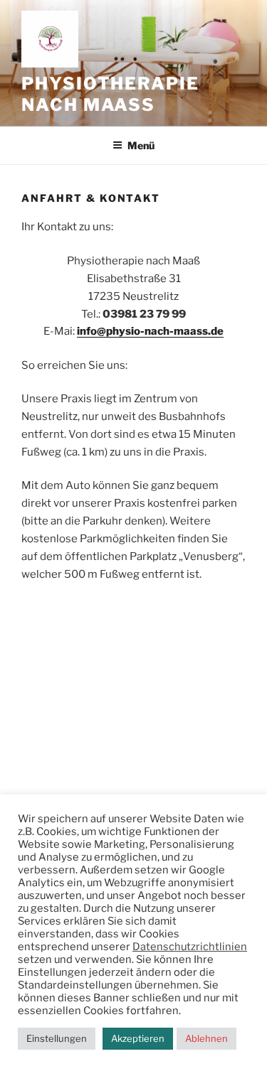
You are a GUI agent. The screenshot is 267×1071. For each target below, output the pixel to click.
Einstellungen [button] (56, 1038)
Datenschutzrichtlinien (189, 946)
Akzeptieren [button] (137, 1038)
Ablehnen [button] (206, 1038)
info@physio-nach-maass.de (150, 331)
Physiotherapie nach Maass (110, 94)
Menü (141, 145)
